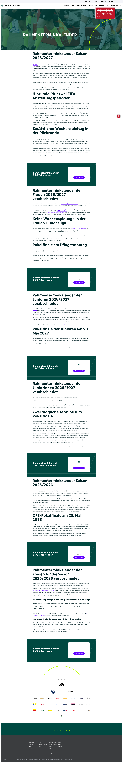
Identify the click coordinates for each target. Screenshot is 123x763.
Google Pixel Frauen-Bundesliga (78, 228)
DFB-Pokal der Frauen (62, 210)
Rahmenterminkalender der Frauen (69, 203)
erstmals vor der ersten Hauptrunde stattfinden (44, 590)
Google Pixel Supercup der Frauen (55, 212)
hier (42, 343)
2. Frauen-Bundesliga (62, 209)
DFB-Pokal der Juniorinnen (81, 398)
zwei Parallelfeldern (63, 324)
